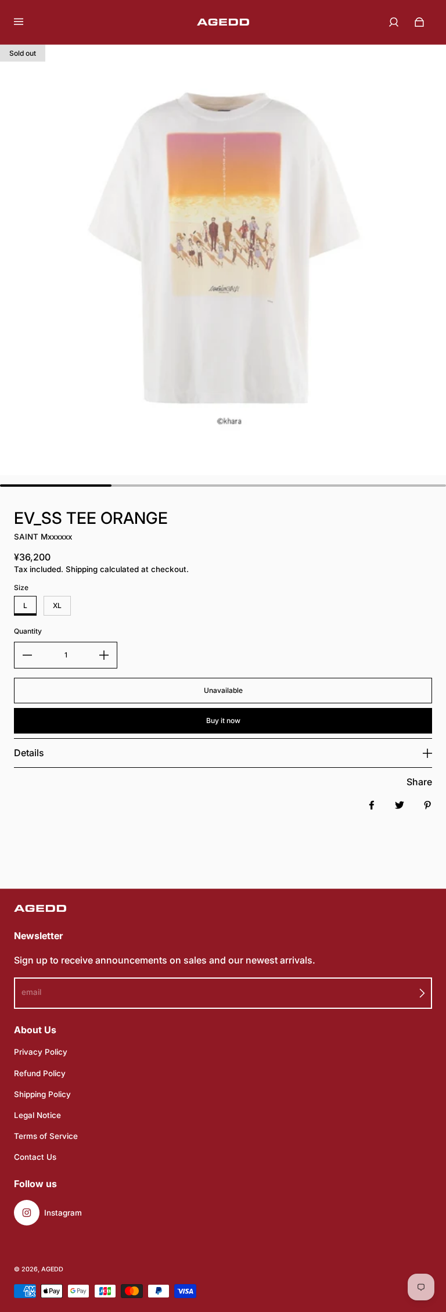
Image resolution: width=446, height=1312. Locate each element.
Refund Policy (40, 1073)
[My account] (394, 22)
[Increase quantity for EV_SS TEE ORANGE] (104, 655)
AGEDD (52, 1269)
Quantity (28, 631)
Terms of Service (46, 1136)
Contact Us (35, 1157)
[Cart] (419, 22)
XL (57, 605)
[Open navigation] (26, 22)
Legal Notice (37, 1115)
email (31, 992)
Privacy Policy (40, 1051)
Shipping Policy (42, 1094)
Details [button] (29, 753)
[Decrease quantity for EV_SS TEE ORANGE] (27, 655)
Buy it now (223, 720)
